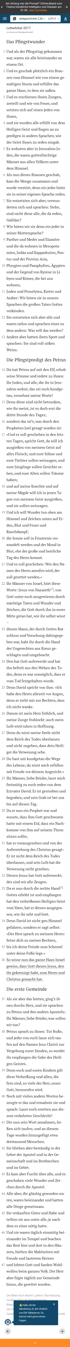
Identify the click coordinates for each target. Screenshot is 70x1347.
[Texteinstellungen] (65, 18)
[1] (52, 589)
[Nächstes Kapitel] (62, 1331)
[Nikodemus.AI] (8, 1322)
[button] (66, 7)
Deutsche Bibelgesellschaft (21, 32)
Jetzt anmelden (38, 10)
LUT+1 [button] (52, 18)
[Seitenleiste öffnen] (35, 1343)
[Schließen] (54, 1304)
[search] (31, 18)
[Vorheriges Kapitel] (8, 1331)
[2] (61, 887)
